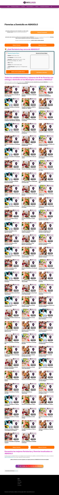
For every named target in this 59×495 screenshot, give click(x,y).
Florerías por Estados (15, 6)
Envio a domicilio (30, 6)
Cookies (19, 483)
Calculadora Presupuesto (44, 6)
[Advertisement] (29, 14)
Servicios (23, 6)
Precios (37, 6)
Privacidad (19, 485)
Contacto (19, 480)
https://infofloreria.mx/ (9, 457)
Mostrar (16, 470)
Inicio (8, 6)
